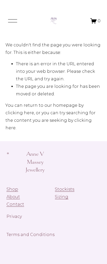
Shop (12, 189)
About (13, 196)
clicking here (19, 112)
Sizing (61, 196)
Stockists (64, 189)
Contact (15, 204)
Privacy (14, 216)
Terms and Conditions (30, 234)
